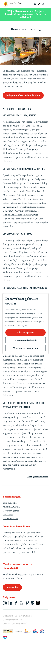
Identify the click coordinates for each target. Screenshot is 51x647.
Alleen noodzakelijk (26, 340)
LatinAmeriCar (10, 518)
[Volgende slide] (47, 51)
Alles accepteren (25, 332)
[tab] (23, 63)
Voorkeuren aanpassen (25, 348)
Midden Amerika (11, 506)
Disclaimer (8, 615)
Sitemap (19, 615)
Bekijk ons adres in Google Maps (23, 95)
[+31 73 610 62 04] (39, 4)
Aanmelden (12, 587)
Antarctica (8, 514)
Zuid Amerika (9, 502)
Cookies (28, 615)
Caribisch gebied (11, 510)
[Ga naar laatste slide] (4, 51)
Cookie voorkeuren (12, 619)
